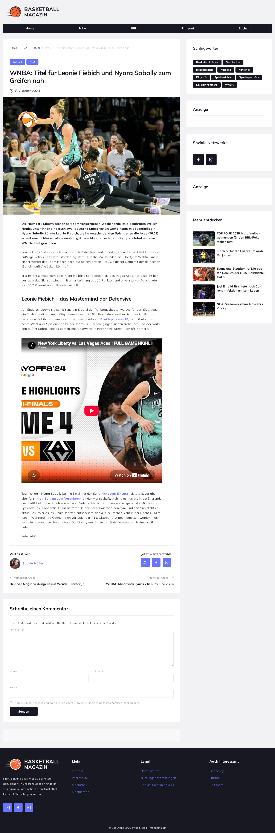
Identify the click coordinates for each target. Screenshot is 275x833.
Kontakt (77, 771)
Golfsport (216, 785)
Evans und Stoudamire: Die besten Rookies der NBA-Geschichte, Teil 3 (240, 273)
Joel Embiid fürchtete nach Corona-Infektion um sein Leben (239, 288)
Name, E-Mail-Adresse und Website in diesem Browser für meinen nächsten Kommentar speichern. (77, 702)
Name (13, 671)
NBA (24, 47)
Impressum (80, 778)
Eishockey (216, 771)
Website (15, 687)
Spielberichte (223, 77)
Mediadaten (80, 792)
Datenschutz (150, 771)
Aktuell (36, 47)
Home (13, 47)
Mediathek (79, 785)
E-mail (99, 671)
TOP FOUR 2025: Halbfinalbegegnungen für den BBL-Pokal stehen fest (238, 237)
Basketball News (207, 62)
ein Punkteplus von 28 (111, 319)
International (204, 69)
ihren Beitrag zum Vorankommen (61, 498)
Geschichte (233, 62)
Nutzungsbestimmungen (158, 778)
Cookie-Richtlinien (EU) (157, 785)
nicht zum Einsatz (114, 494)
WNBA (229, 84)
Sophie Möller (33, 563)
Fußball (214, 778)
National (244, 69)
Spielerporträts (249, 77)
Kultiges (226, 69)
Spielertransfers (206, 84)
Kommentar (17, 629)
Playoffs (201, 77)
